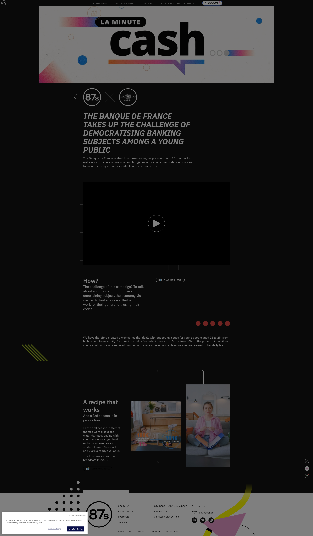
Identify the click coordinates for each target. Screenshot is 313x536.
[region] (45, 523)
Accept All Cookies (76, 529)
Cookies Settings (54, 529)
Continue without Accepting (77, 515)
